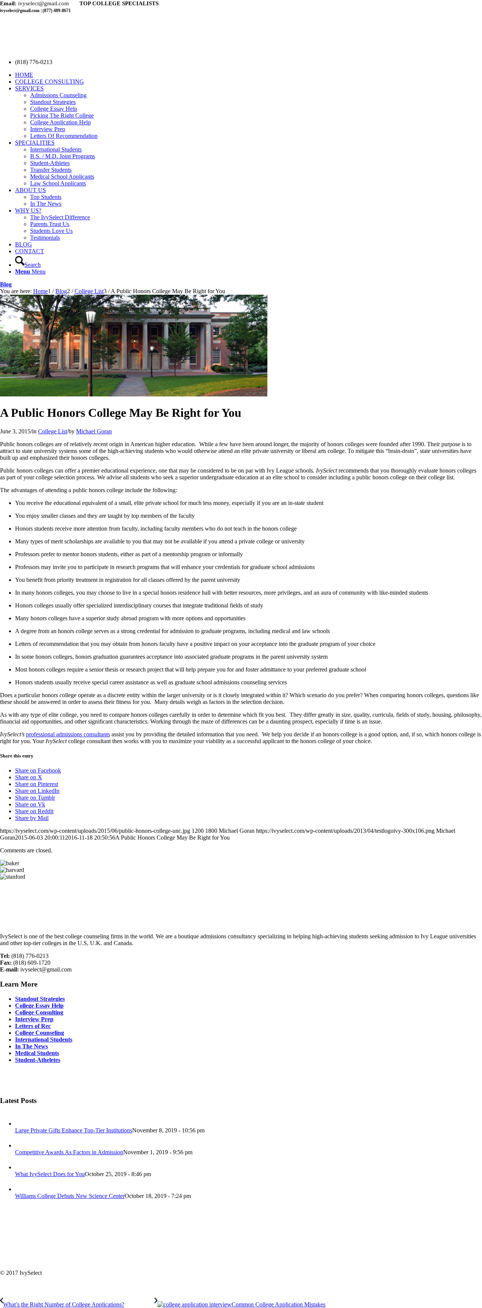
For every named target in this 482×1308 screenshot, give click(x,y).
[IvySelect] (56, 49)
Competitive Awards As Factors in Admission (69, 1152)
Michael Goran (94, 431)
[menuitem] (248, 75)
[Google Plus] (20, 1079)
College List (52, 431)
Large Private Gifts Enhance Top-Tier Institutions (73, 1130)
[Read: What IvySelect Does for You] (22, 1167)
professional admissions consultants (68, 734)
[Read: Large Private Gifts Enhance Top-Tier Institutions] (22, 1123)
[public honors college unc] (133, 394)
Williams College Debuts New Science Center (70, 1196)
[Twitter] (6, 1079)
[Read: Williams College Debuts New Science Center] (22, 1189)
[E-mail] (33, 1079)
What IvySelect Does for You (50, 1174)
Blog (6, 284)
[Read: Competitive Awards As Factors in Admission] (22, 1145)
